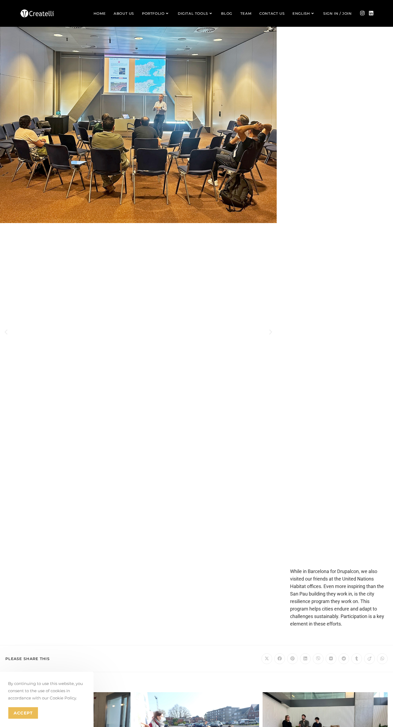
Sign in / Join (337, 13)
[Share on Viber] (318, 658)
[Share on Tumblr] (356, 658)
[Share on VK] (331, 658)
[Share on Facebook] (279, 658)
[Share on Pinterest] (292, 658)
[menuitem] (303, 13)
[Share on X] (266, 658)
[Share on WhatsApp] (382, 658)
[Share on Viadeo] (369, 658)
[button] (6, 332)
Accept (23, 712)
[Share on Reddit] (343, 658)
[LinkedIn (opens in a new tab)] (371, 13)
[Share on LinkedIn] (305, 658)
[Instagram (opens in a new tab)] (362, 13)
